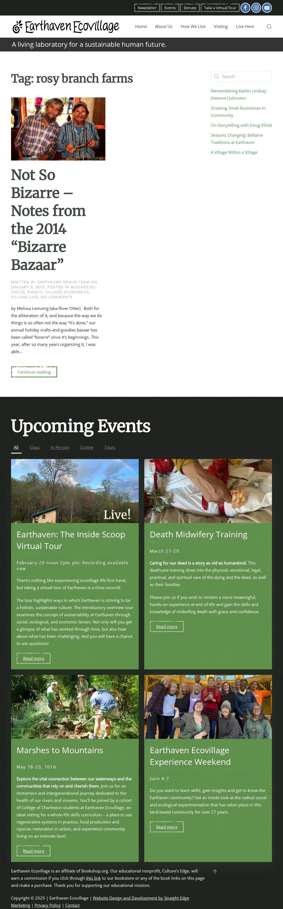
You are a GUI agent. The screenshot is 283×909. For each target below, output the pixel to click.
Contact (72, 905)
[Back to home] (66, 26)
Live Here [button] (245, 26)
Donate (190, 7)
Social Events (27, 291)
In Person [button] (60, 447)
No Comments (57, 296)
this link (93, 878)
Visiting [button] (221, 26)
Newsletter (147, 7)
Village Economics (67, 291)
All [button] (16, 447)
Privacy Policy (48, 905)
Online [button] (86, 447)
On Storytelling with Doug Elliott (241, 125)
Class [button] (35, 447)
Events (170, 7)
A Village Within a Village (234, 152)
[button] (269, 26)
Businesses (83, 286)
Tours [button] (110, 447)
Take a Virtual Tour (220, 7)
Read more (33, 658)
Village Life (24, 296)
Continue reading (34, 372)
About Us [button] (163, 26)
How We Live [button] (193, 26)
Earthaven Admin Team (63, 281)
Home (141, 26)
